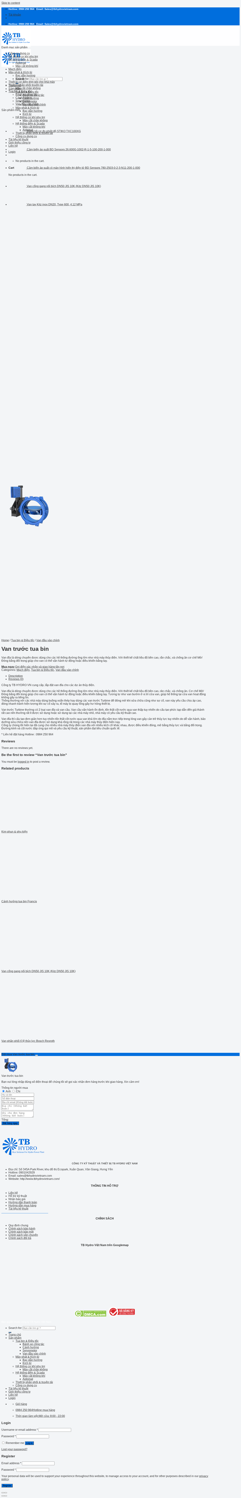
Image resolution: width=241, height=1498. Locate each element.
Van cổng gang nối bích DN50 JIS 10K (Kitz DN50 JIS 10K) (38, 971)
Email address (11, 1463)
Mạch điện (15, 69)
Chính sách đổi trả (19, 1238)
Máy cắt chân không (28, 88)
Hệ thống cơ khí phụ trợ (23, 56)
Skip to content (10, 2)
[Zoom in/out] (5, 1492)
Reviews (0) (15, 679)
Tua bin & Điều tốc (20, 91)
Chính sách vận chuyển (23, 1234)
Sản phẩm (14, 88)
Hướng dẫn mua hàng (22, 1205)
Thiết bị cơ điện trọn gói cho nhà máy (31, 81)
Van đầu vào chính (27, 104)
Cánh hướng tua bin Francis (19, 901)
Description (15, 675)
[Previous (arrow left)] (2, 1495)
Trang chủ (14, 1334)
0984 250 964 (26, 9)
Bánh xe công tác (26, 94)
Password (8, 1436)
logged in (23, 761)
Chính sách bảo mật (21, 1231)
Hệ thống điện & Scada (23, 59)
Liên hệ (13, 1192)
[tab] (108, 676)
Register (7, 1485)
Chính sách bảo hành (21, 1228)
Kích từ (27, 114)
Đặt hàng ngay (10, 1123)
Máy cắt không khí (27, 65)
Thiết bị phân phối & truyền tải (34, 1382)
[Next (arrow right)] (5, 1495)
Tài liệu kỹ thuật (18, 1208)
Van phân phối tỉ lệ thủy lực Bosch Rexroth (28, 1040)
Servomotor (23, 100)
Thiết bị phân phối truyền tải (25, 85)
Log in (29, 1443)
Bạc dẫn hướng (32, 110)
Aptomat (21, 62)
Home (5, 640)
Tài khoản (14, 14)
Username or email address (19, 1429)
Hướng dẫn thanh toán (22, 1202)
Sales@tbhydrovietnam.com (61, 9)
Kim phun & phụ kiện (14, 831)
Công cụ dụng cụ (19, 53)
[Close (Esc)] (2, 1492)
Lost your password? (14, 1449)
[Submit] (9, 1332)
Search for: (15, 1327)
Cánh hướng (24, 97)
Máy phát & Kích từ (27, 107)
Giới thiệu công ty (19, 1391)
